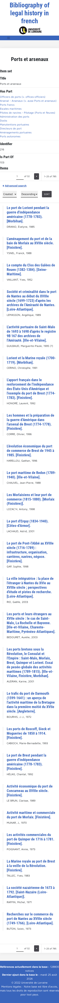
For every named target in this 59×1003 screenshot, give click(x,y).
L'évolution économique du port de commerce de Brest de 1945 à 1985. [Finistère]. (30, 450)
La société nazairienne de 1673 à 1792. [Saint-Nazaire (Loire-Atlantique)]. (31, 892)
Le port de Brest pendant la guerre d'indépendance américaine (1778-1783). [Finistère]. (26, 762)
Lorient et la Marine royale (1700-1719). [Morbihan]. (31, 360)
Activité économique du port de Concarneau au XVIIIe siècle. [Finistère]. (30, 790)
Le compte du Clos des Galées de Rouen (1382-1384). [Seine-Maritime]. (31, 269)
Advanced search (16, 185)
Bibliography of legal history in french (29, 13)
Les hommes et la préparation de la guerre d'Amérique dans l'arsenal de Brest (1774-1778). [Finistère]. (30, 422)
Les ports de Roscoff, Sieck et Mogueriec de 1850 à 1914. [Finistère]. (28, 733)
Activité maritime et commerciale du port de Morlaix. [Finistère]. (31, 814)
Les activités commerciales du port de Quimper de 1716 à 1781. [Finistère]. (30, 839)
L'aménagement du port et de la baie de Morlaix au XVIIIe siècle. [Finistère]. (30, 243)
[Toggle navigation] (8, 38)
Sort (47, 194)
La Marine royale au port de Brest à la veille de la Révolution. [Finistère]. (31, 865)
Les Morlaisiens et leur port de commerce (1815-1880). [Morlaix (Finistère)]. (30, 499)
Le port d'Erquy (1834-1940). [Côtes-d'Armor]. (28, 523)
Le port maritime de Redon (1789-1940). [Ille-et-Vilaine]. (31, 475)
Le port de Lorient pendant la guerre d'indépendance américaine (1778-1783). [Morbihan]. (28, 214)
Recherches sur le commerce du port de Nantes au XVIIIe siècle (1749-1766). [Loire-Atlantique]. (30, 918)
